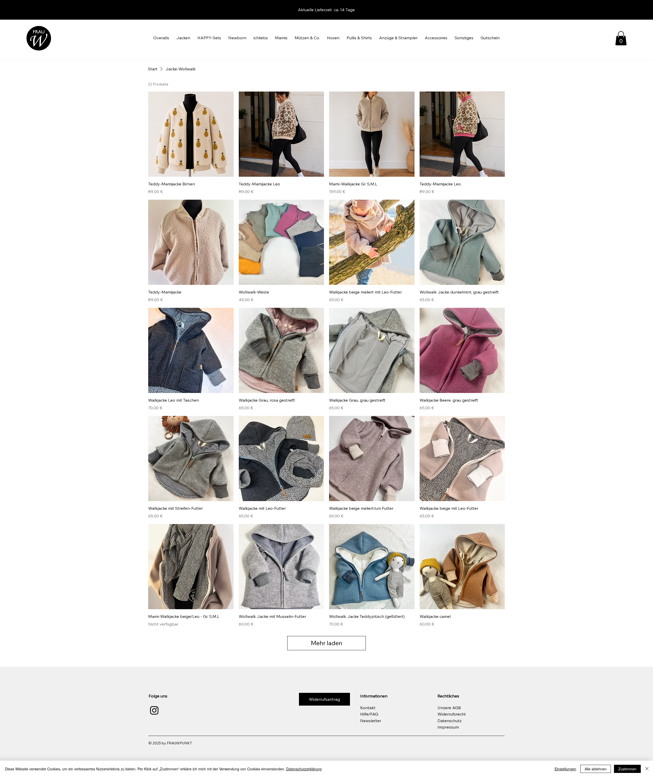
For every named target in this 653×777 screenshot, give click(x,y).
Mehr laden (326, 643)
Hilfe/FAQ (369, 714)
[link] (621, 38)
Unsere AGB (449, 707)
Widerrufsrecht (451, 714)
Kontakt (367, 707)
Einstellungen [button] (565, 768)
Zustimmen (627, 768)
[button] (161, 38)
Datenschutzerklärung (304, 768)
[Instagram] (154, 710)
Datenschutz (449, 720)
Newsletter (370, 720)
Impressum (448, 727)
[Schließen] (647, 769)
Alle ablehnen (596, 768)
